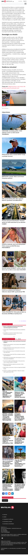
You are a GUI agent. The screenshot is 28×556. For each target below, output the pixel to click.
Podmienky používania (8, 519)
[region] (13, 2)
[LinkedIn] (12, 493)
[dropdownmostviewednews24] (14, 375)
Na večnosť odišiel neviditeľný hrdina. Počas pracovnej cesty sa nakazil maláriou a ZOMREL (14, 361)
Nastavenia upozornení (8, 523)
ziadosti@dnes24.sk (15, 535)
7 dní (16, 338)
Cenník (4, 516)
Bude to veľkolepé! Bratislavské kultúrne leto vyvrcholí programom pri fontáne (13, 327)
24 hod (19, 338)
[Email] (9, 493)
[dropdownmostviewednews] (14, 336)
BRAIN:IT (2, 549)
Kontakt (5, 514)
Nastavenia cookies (7, 521)
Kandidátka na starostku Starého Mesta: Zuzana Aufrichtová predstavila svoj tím (13, 333)
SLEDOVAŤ (4, 500)
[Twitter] (6, 493)
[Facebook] (3, 493)
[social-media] (2, 538)
